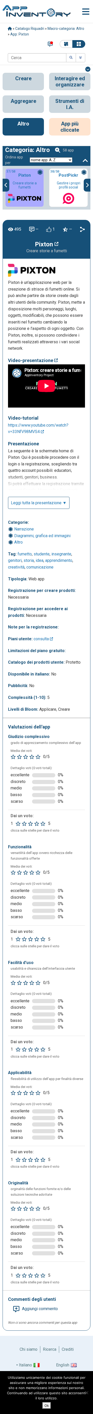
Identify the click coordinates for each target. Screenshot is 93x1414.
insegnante (61, 554)
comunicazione (39, 567)
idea (39, 560)
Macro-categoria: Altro (66, 28)
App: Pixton (19, 34)
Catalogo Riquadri (29, 28)
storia (29, 560)
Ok (46, 1405)
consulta (42, 638)
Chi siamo (28, 1349)
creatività (16, 567)
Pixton (45, 244)
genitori (15, 560)
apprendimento (58, 560)
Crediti (68, 1349)
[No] (86, 1392)
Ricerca (49, 1349)
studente (42, 554)
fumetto (25, 554)
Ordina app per (14, 160)
